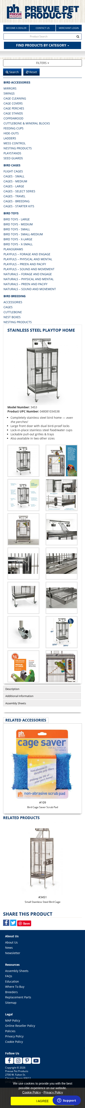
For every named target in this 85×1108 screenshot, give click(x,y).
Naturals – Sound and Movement (30, 289)
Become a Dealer (16, 27)
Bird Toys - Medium (18, 224)
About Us (11, 942)
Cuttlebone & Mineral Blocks (27, 123)
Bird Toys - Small (17, 229)
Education (12, 981)
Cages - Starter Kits (19, 206)
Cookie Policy (14, 1042)
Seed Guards (13, 158)
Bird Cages (12, 165)
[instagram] (18, 1061)
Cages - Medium (15, 181)
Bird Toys (11, 213)
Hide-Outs (11, 133)
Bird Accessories (17, 82)
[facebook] (9, 1061)
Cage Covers (13, 103)
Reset (32, 72)
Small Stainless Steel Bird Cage (42, 899)
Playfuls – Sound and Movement (29, 269)
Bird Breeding (15, 296)
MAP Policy (12, 1020)
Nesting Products (18, 148)
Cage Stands (13, 113)
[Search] (77, 36)
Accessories (13, 302)
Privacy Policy (14, 1036)
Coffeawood (13, 118)
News (9, 948)
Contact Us (43, 27)
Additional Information (19, 696)
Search (13, 72)
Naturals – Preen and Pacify (25, 284)
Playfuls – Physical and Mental (28, 259)
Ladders (10, 138)
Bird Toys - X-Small (18, 244)
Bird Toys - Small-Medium (23, 234)
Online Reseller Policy (20, 1026)
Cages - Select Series (19, 191)
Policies (10, 1031)
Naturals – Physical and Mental (29, 279)
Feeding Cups (14, 128)
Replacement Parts (18, 997)
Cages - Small (14, 176)
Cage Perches (14, 108)
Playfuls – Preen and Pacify (25, 264)
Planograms (13, 249)
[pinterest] (27, 1061)
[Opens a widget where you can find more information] (66, 1101)
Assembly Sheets (15, 703)
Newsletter (12, 953)
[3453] (62, 461)
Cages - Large (14, 186)
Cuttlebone (13, 312)
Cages (8, 307)
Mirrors (10, 88)
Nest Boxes (12, 317)
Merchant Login (69, 27)
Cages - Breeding (17, 201)
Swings (9, 93)
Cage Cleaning (15, 98)
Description (12, 689)
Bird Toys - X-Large (18, 239)
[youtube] (36, 1061)
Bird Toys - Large (17, 219)
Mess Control (15, 143)
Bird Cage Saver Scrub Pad (42, 804)
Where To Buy (14, 987)
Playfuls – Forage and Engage (27, 254)
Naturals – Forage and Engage (28, 274)
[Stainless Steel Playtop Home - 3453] (42, 370)
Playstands (12, 153)
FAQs (8, 976)
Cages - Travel (14, 196)
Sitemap (11, 1003)
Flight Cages (13, 171)
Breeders (11, 992)
